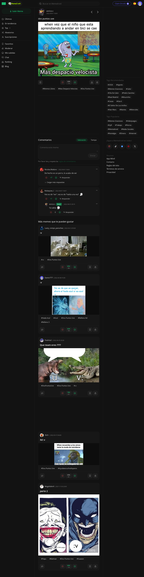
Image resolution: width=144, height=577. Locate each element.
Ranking (8, 62)
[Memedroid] (4, 3)
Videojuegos (132, 121)
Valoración (82, 140)
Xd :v (42, 439)
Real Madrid (113, 97)
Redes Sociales (128, 129)
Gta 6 (120, 101)
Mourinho (126, 97)
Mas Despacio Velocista (68, 89)
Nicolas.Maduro (50, 169)
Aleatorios (9, 32)
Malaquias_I (49, 191)
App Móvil (111, 158)
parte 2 (44, 491)
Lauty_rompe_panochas (54, 228)
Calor (129, 89)
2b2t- (47, 435)
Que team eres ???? (50, 344)
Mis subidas (10, 53)
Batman (54, 559)
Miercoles (134, 109)
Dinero (123, 133)
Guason (81, 559)
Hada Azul (46, 318)
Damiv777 (49, 278)
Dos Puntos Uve (88, 89)
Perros (128, 125)
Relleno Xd (83, 318)
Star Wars (112, 109)
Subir (17, 11)
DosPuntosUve (48, 386)
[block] (97, 82)
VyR (110, 125)
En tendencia (10, 23)
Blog (7, 66)
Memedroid (113, 129)
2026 (111, 85)
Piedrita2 (48, 340)
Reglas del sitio (113, 165)
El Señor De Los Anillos (118, 105)
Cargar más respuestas (55, 182)
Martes (123, 109)
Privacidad (111, 172)
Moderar (9, 48)
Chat (7, 57)
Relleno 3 (46, 322)
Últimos (8, 19)
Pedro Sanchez (128, 93)
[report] (92, 82)
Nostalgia (112, 133)
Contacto (110, 162)
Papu (44, 559)
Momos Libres (49, 89)
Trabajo (119, 125)
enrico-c (49, 11)
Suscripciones (11, 37)
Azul (56, 318)
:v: (43, 260)
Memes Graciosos (116, 89)
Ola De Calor (114, 93)
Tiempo (94, 140)
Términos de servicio (115, 169)
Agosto (120, 85)
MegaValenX (49, 486)
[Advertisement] (123, 42)
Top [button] (6, 28)
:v (41, 232)
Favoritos (9, 44)
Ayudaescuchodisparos (68, 468)
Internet (133, 133)
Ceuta (111, 101)
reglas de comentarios (67, 161)
